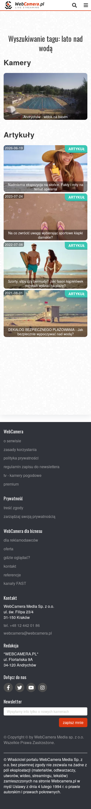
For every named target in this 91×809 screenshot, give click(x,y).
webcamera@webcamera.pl (28, 633)
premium (11, 484)
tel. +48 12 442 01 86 (22, 625)
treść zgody (13, 507)
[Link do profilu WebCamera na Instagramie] (42, 687)
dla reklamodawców (21, 540)
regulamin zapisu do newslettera (31, 466)
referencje (12, 574)
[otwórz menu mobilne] (86, 5)
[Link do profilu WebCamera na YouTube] (31, 687)
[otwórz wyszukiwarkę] (74, 5)
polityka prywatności (21, 458)
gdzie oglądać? (17, 557)
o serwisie (12, 440)
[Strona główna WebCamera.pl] (24, 5)
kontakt (10, 566)
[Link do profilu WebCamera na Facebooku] (8, 687)
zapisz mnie (73, 722)
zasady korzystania (20, 449)
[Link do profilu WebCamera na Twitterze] (19, 687)
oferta (8, 548)
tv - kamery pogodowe (22, 475)
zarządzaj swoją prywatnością (29, 516)
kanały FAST (15, 583)
